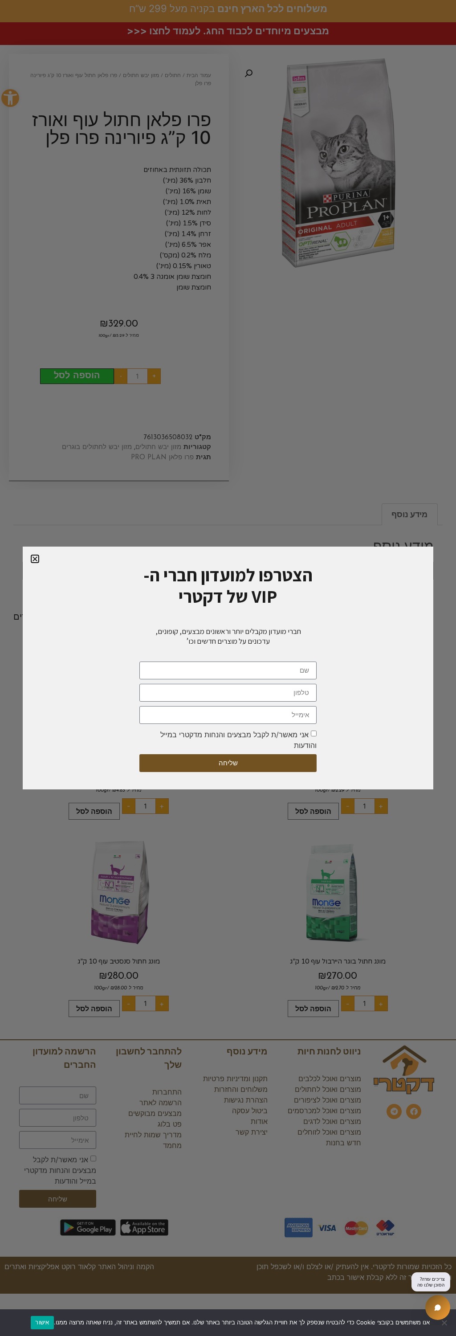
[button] (35, 559)
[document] (228, 668)
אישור (42, 1322)
